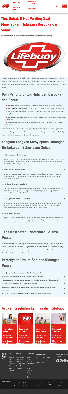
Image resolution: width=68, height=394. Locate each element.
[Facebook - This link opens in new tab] (57, 360)
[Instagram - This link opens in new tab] (61, 360)
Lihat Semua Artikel (7, 342)
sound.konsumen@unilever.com (45, 360)
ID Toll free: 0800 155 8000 (43, 358)
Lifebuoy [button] (30, 354)
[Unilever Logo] (4, 358)
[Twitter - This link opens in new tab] (65, 360)
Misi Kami (32, 9)
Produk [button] (11, 354)
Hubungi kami (40, 362)
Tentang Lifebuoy (32, 3)
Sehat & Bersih (16, 9)
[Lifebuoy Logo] (6, 6)
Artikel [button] (18, 354)
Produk (16, 3)
